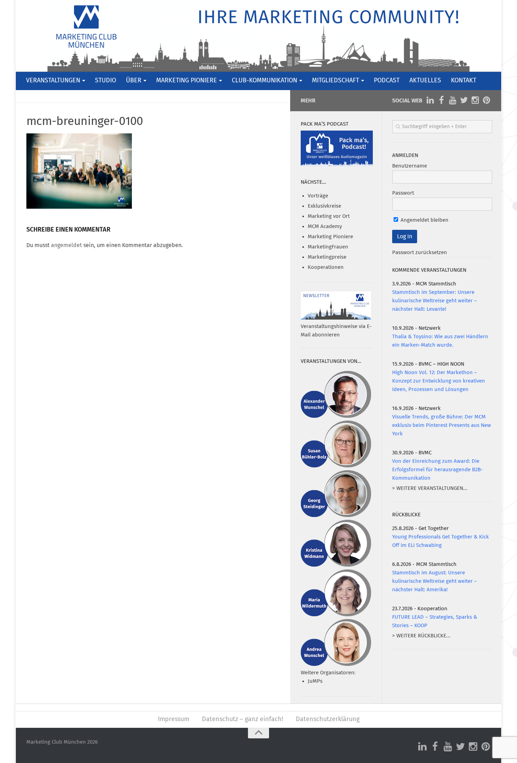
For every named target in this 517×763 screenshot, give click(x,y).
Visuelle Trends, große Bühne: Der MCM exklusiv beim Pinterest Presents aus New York (441, 425)
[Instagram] (475, 100)
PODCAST (387, 80)
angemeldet (66, 245)
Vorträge (318, 195)
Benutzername (409, 166)
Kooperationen (326, 267)
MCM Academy (325, 226)
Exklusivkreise (324, 206)
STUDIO (105, 80)
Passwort (403, 193)
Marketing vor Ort (329, 216)
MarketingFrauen (328, 247)
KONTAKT (463, 80)
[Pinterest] (486, 100)
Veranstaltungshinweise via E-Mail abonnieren (336, 331)
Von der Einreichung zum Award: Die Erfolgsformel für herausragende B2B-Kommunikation (437, 470)
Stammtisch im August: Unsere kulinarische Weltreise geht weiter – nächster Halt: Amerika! (434, 581)
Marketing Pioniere (330, 236)
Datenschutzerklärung (327, 719)
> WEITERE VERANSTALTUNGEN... (429, 488)
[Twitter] (464, 100)
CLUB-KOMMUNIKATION (264, 80)
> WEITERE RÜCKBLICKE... (421, 635)
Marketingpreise (327, 257)
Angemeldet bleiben (423, 220)
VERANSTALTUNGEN (53, 80)
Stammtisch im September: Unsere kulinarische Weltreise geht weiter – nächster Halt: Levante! (434, 301)
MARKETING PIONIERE (186, 80)
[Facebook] (441, 100)
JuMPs (315, 681)
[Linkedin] (430, 100)
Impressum (173, 719)
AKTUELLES (425, 80)
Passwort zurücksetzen (419, 252)
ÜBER (133, 80)
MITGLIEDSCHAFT (335, 80)
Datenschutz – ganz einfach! (242, 719)
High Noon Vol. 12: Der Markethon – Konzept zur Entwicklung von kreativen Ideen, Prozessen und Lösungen (438, 381)
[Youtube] (452, 100)
